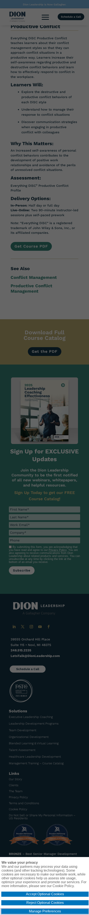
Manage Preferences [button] (45, 911)
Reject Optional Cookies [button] (45, 902)
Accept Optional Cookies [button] (45, 894)
